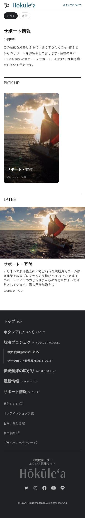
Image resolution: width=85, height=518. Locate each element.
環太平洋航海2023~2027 (23, 352)
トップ (13, 321)
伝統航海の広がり (30, 370)
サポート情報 (22, 391)
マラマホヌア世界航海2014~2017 (29, 360)
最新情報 (21, 381)
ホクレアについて (72, 5)
